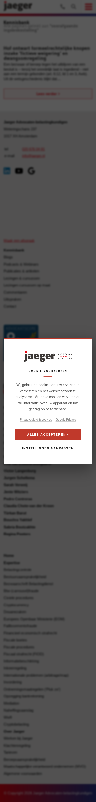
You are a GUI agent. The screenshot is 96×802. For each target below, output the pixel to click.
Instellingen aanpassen (48, 448)
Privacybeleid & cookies (36, 419)
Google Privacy (66, 419)
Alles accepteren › (48, 434)
